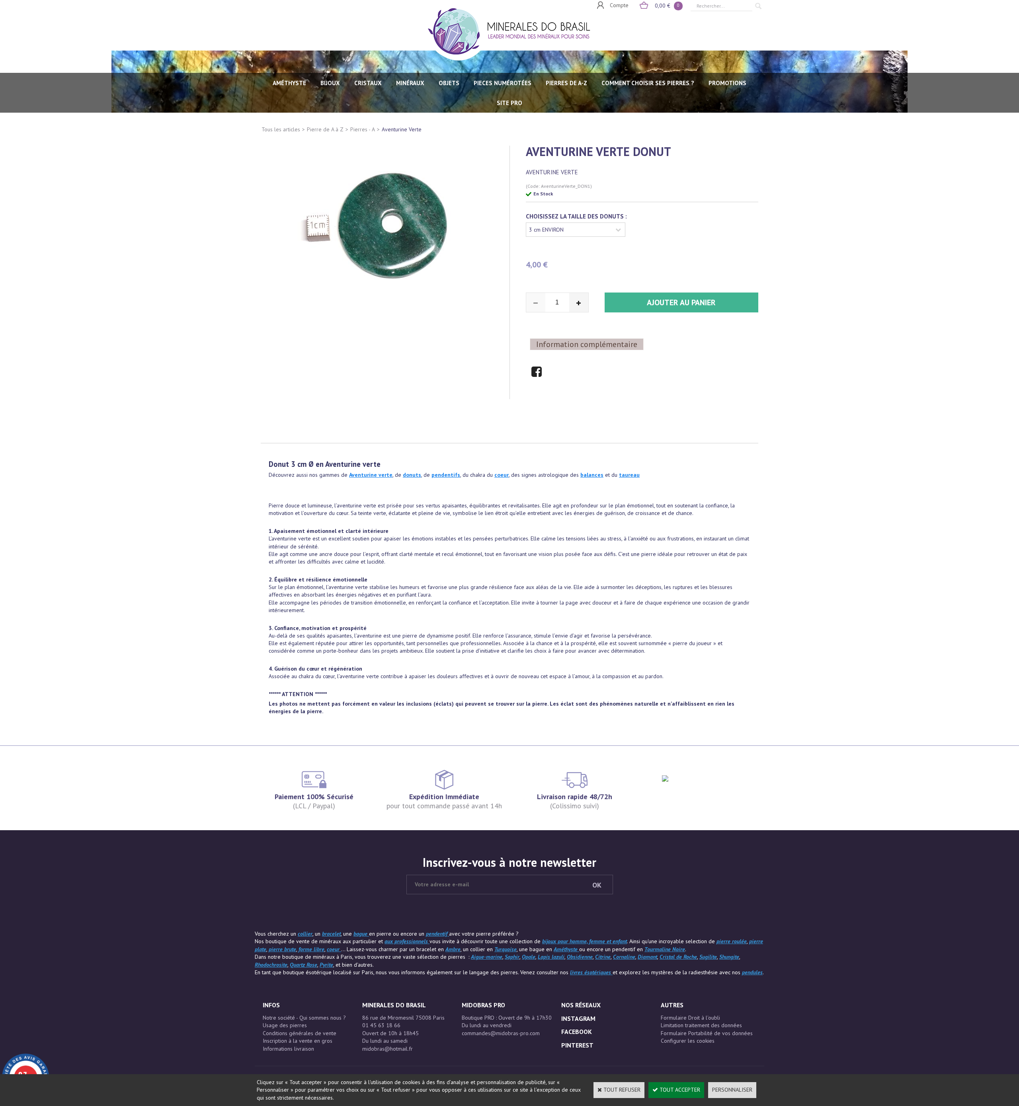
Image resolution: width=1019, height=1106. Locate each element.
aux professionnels (407, 941)
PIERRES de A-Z (566, 83)
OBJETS (449, 83)
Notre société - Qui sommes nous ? (304, 1017)
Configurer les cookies (687, 1040)
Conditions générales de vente (299, 1033)
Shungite (729, 956)
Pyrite (326, 964)
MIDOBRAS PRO (483, 1005)
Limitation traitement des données (701, 1025)
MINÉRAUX (410, 83)
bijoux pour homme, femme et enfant (584, 941)
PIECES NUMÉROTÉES (502, 83)
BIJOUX (330, 83)
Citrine (603, 956)
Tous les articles (281, 129)
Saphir (512, 956)
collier (305, 933)
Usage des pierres (285, 1025)
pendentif (437, 933)
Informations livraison (288, 1048)
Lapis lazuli (551, 956)
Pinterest (577, 1045)
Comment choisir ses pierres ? (647, 83)
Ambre (453, 949)
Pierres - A (362, 129)
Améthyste (566, 949)
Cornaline (624, 956)
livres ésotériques (591, 972)
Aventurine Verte (402, 129)
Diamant (647, 956)
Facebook (576, 1032)
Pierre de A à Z (325, 129)
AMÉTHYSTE (289, 83)
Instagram (578, 1018)
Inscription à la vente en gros (297, 1040)
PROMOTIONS (727, 83)
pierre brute (282, 949)
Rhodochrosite (271, 964)
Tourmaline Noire (664, 949)
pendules (752, 972)
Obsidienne (580, 956)
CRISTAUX (368, 83)
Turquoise (505, 949)
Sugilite (708, 956)
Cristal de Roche (678, 956)
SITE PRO (509, 103)
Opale (528, 956)
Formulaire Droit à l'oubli (690, 1017)
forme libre (311, 949)
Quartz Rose (303, 964)
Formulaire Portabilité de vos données (707, 1033)
